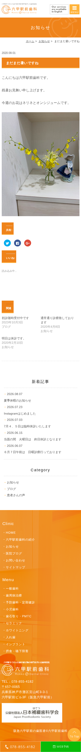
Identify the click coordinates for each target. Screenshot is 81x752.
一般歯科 (12, 588)
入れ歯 (11, 637)
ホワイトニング (17, 630)
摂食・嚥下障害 (17, 651)
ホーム (30, 41)
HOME (11, 532)
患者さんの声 (16, 495)
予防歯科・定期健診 (20, 602)
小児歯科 (12, 609)
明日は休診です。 (14, 338)
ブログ (11, 489)
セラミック (14, 623)
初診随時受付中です (15, 318)
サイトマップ (15, 567)
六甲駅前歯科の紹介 (20, 539)
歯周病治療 (14, 595)
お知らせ (44, 41)
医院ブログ (14, 553)
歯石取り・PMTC (19, 616)
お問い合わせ (15, 560)
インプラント (15, 644)
